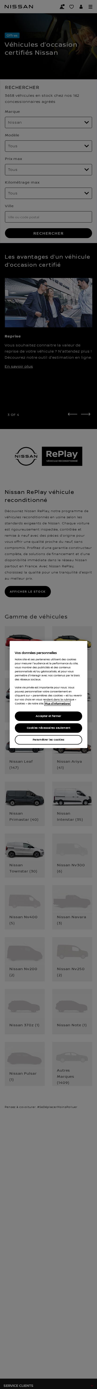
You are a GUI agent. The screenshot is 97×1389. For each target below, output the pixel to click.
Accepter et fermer (48, 716)
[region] (48, 694)
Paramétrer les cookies (49, 739)
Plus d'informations (57, 703)
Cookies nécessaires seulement (48, 727)
